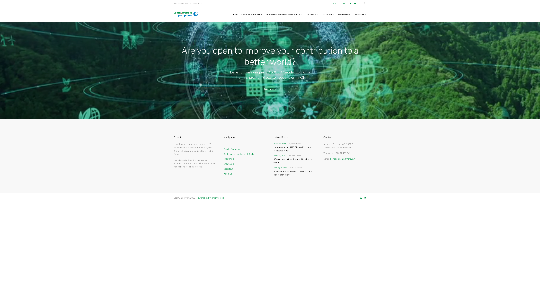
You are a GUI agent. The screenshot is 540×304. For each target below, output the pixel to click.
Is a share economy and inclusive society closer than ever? (293, 173)
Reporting (343, 14)
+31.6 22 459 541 (342, 153)
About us (359, 14)
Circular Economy (250, 14)
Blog (334, 3)
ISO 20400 (311, 14)
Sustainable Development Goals (283, 14)
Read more (270, 89)
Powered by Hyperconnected (210, 198)
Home (235, 14)
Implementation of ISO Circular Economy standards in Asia (292, 149)
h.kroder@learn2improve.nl (342, 159)
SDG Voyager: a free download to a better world (293, 161)
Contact (342, 3)
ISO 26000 (327, 14)
